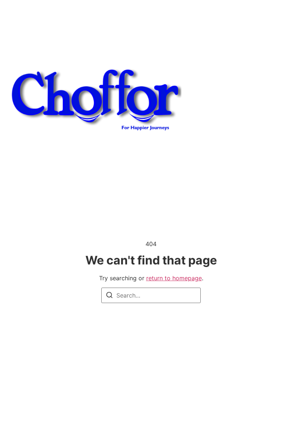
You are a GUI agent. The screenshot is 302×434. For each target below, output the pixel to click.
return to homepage (174, 278)
